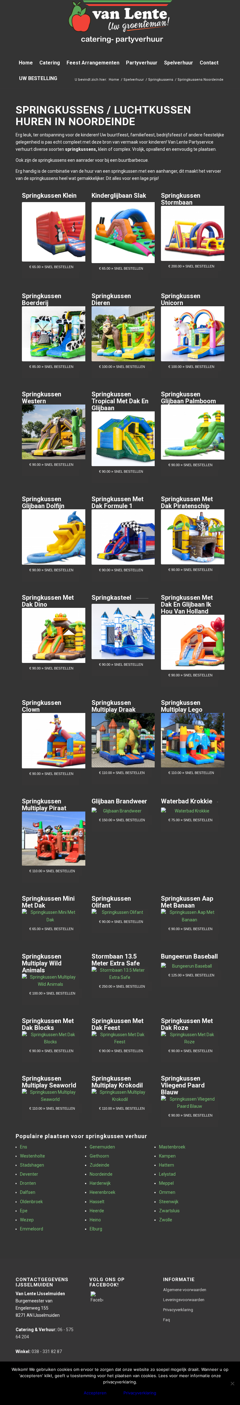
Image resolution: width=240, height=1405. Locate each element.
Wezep (27, 1219)
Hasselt (97, 1201)
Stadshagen (32, 1165)
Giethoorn (99, 1155)
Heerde (97, 1210)
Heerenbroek (102, 1192)
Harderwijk (100, 1183)
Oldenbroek (31, 1201)
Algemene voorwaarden (184, 1289)
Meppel (166, 1183)
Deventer (29, 1174)
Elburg (96, 1228)
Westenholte (32, 1155)
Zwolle (165, 1219)
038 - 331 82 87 (39, 1351)
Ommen (167, 1192)
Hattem (166, 1165)
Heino (95, 1219)
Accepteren (95, 1392)
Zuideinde (99, 1165)
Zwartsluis (169, 1210)
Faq (166, 1319)
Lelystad (167, 1174)
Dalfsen (27, 1192)
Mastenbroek (172, 1146)
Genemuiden (102, 1146)
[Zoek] (220, 78)
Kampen (167, 1155)
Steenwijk (168, 1201)
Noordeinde (101, 1174)
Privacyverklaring (178, 1309)
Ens (23, 1146)
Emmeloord (31, 1228)
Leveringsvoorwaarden (183, 1299)
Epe (24, 1210)
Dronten (28, 1183)
